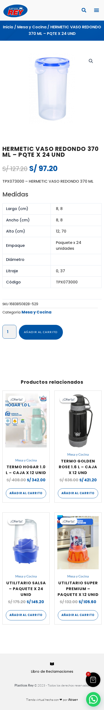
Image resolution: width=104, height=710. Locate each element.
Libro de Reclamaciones (52, 671)
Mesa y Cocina (31, 27)
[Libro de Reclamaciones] (52, 664)
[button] (96, 10)
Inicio (8, 27)
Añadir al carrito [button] (26, 493)
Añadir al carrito (41, 332)
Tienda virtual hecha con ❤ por (52, 700)
